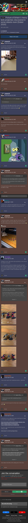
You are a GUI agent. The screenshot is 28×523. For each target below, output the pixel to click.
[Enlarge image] (14, 150)
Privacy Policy (14, 515)
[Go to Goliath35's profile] (2, 42)
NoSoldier (18, 175)
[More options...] (25, 43)
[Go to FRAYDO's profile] (2, 136)
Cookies (20, 515)
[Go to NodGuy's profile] (2, 201)
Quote (5, 74)
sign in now (7, 476)
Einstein (18, 98)
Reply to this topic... (8, 484)
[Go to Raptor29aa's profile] (2, 376)
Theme (7, 515)
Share (7, 491)
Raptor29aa (18, 395)
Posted (10, 43)
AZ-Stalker (18, 285)
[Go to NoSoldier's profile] (2, 118)
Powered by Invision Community (14, 521)
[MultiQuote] (2, 75)
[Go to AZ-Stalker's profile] (2, 258)
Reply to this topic (14, 36)
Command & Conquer (14, 32)
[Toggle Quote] (3, 98)
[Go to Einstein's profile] (2, 80)
